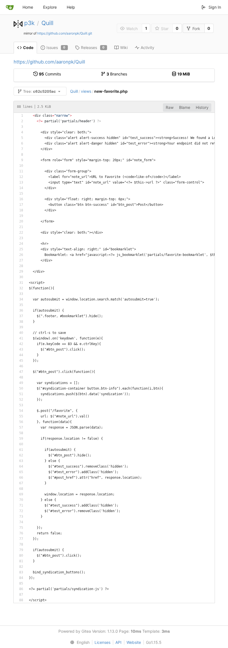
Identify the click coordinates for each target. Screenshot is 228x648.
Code (28, 47)
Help (71, 7)
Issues (56, 47)
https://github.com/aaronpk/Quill (49, 62)
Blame (184, 107)
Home (28, 7)
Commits (50, 74)
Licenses (102, 642)
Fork (196, 28)
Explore (50, 7)
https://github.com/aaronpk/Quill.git (64, 33)
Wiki (124, 47)
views (86, 91)
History (202, 107)
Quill (47, 22)
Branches (116, 74)
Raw (170, 107)
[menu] (79, 642)
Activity (147, 47)
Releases (93, 47)
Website (134, 642)
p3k (29, 22)
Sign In (215, 7)
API (118, 642)
